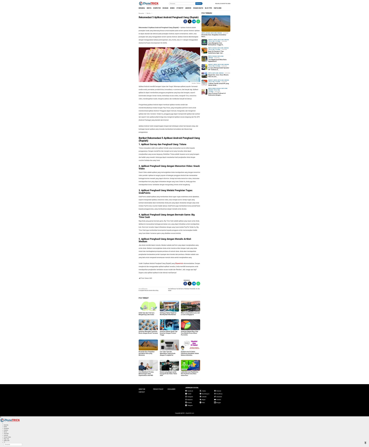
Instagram (190, 396)
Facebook (190, 391)
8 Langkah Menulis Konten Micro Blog (148, 289)
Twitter (204, 391)
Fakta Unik (214, 33)
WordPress (219, 394)
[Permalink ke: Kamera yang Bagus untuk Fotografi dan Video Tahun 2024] (169, 365)
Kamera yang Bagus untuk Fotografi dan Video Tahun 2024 (168, 373)
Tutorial (217, 41)
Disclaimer (171, 389)
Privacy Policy (158, 389)
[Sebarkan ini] (185, 21)
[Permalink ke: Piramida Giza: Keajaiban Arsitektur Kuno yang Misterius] (148, 345)
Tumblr (189, 394)
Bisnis (214, 88)
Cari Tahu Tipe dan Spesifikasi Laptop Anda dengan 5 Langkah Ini (167, 353)
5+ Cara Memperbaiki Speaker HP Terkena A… (218, 68)
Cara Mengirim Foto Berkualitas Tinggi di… (216, 44)
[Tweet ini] (190, 21)
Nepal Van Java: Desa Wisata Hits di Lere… (218, 75)
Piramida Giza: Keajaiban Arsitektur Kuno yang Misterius (147, 353)
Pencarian (199, 3)
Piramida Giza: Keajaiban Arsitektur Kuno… (214, 35)
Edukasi (208, 33)
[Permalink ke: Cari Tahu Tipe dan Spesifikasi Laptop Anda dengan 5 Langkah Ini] (169, 345)
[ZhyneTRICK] (149, 3)
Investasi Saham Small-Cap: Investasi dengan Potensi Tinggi (169, 333)
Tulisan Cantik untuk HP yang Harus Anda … (218, 84)
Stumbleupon (205, 394)
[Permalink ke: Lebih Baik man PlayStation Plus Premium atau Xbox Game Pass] (190, 365)
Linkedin (204, 396)
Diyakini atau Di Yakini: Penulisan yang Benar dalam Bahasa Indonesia (190, 353)
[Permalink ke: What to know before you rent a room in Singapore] (190, 306)
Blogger (218, 402)
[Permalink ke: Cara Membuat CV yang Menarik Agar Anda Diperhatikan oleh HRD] (148, 365)
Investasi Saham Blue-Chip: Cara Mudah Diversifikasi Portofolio (189, 333)
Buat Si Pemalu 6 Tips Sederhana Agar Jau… (216, 52)
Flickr (203, 402)
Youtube (218, 399)
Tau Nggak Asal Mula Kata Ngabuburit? (217, 60)
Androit (210, 39)
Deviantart (219, 396)
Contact (142, 392)
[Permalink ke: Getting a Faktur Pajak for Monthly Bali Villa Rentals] (169, 306)
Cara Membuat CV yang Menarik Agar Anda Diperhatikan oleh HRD (146, 373)
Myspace (189, 399)
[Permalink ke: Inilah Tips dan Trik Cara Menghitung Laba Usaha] (148, 306)
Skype (203, 399)
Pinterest (218, 391)
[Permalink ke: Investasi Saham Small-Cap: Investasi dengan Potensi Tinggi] (169, 324)
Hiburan (219, 33)
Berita (203, 33)
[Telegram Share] (194, 21)
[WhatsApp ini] (198, 21)
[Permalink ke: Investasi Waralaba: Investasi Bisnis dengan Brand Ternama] (148, 324)
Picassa (189, 402)
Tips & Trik (211, 41)
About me (142, 389)
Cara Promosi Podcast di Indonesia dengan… (217, 94)
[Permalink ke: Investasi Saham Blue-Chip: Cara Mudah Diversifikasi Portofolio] (190, 324)
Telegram (190, 405)
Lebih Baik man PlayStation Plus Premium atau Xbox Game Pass (189, 373)
